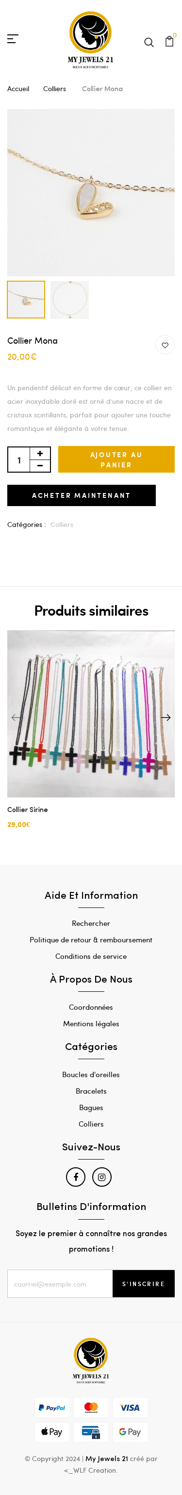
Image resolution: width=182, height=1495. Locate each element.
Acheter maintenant (81, 495)
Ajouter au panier (116, 459)
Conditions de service (91, 956)
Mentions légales (91, 1023)
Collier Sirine (27, 810)
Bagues (91, 1107)
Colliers (55, 88)
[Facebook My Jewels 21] (75, 1177)
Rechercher (91, 923)
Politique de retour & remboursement (91, 939)
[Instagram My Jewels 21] (102, 1177)
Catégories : (26, 524)
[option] (91, 192)
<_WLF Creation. (91, 1470)
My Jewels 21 (106, 1459)
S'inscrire (143, 1283)
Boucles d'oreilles (91, 1074)
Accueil (18, 88)
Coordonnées (91, 1007)
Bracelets (91, 1091)
